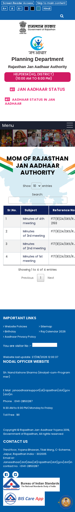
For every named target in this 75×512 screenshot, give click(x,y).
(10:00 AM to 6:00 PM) (33, 78)
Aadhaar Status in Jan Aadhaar (29, 101)
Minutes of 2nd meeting (34, 246)
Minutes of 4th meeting (33, 221)
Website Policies (15, 326)
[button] (66, 503)
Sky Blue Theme (38, 8)
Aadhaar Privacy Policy (20, 337)
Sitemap (46, 326)
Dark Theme (32, 8)
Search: (37, 194)
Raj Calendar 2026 (53, 331)
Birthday (10, 331)
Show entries (37, 186)
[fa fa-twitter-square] (15, 474)
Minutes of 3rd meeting (34, 233)
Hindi (47, 8)
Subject (31, 210)
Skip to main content (51, 3)
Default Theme (26, 8)
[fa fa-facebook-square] (6, 474)
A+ (4, 8)
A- (19, 8)
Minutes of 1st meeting (33, 258)
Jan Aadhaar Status (41, 89)
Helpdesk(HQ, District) (34, 74)
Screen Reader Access (18, 3)
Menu (8, 125)
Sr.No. (12, 210)
